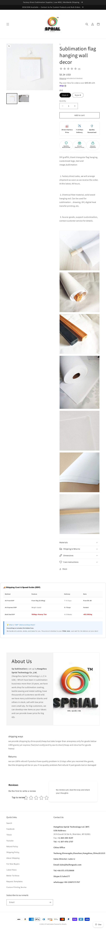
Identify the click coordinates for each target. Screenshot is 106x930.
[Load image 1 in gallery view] (11, 98)
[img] (68, 69)
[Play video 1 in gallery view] (23, 98)
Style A (65, 95)
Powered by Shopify (60, 924)
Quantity (62, 101)
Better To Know (12, 875)
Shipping (62, 78)
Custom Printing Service (16, 887)
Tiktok (9, 835)
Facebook (10, 829)
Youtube (9, 841)
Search (9, 823)
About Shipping (12, 858)
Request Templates (14, 881)
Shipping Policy (12, 852)
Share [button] (64, 569)
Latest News (11, 870)
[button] (8, 24)
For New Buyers (12, 864)
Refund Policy (12, 846)
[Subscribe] (50, 902)
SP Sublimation (49, 924)
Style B (78, 95)
